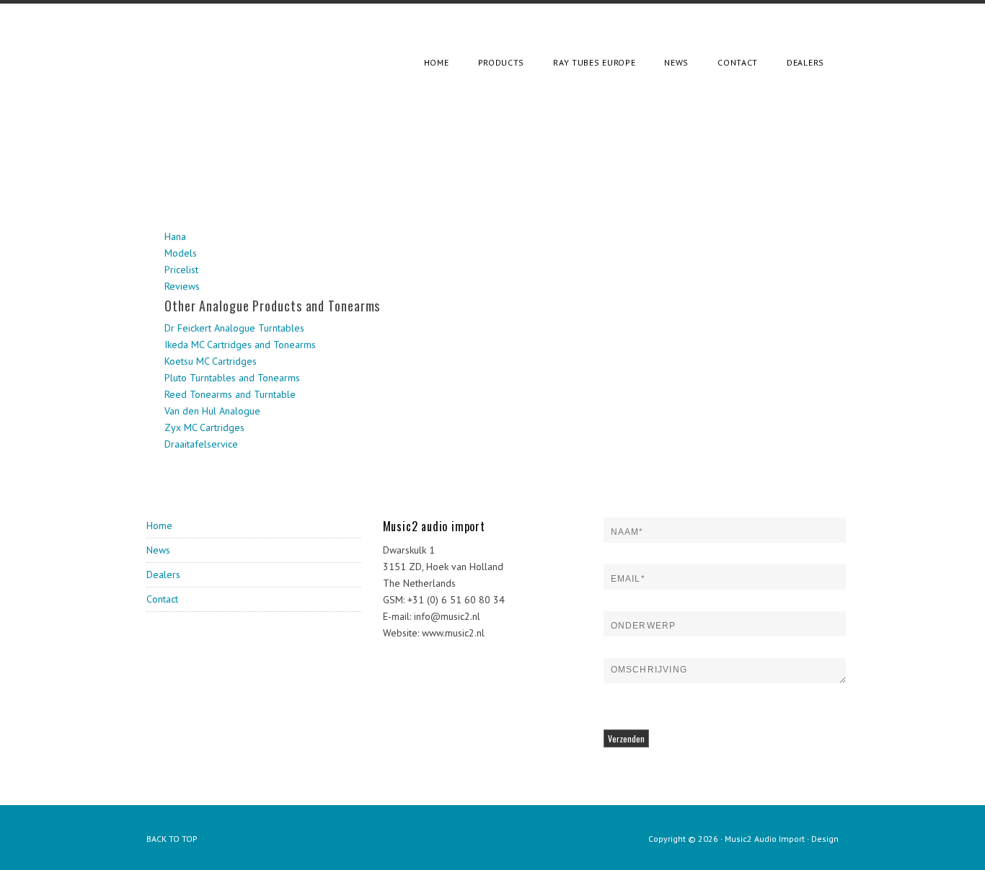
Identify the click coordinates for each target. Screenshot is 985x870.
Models (180, 253)
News (158, 549)
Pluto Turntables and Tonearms (232, 377)
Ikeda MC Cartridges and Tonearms (240, 344)
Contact (162, 598)
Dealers (163, 574)
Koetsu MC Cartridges (210, 361)
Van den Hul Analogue (212, 410)
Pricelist (181, 269)
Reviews (182, 286)
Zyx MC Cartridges (204, 427)
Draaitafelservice (201, 444)
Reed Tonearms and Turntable (230, 394)
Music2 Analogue (236, 40)
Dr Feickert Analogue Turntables (234, 327)
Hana (175, 236)
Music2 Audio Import (765, 838)
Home (159, 525)
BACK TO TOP (172, 838)
